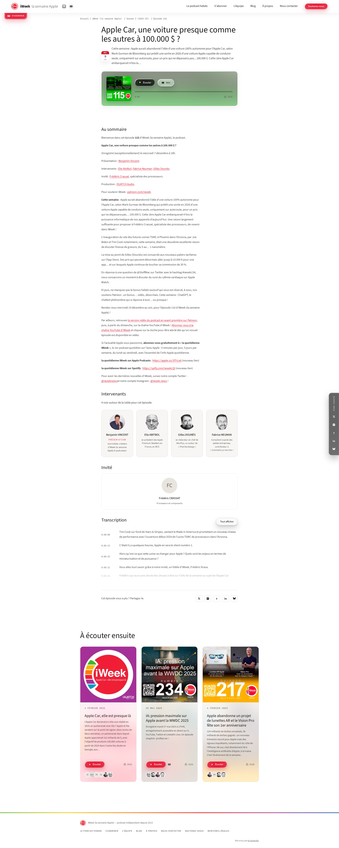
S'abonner (220, 6)
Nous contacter (289, 6)
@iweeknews (109, 381)
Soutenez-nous (316, 6)
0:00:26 (105, 576)
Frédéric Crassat (119, 176)
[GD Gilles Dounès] (153, 774)
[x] (199, 598)
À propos (267, 6)
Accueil (84, 18)
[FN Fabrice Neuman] (162, 774)
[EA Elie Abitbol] (110, 774)
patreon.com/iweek (139, 192)
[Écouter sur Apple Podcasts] (64, 6)
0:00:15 (105, 556)
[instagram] (207, 598)
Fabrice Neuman (142, 169)
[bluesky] (234, 598)
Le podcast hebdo (197, 6)
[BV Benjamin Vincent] (106, 774)
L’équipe (239, 6)
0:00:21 (105, 567)
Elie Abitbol (125, 169)
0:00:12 (105, 545)
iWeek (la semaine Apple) (107, 18)
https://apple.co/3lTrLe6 (167, 360)
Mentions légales (218, 831)
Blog (253, 6)
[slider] (184, 92)
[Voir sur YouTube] (71, 6)
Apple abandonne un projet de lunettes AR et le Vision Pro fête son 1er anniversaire (230, 720)
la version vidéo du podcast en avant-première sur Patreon (162, 320)
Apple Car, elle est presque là (108, 716)
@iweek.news (158, 381)
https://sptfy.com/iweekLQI (158, 368)
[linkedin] (225, 598)
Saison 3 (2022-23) (137, 18)
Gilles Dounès (161, 169)
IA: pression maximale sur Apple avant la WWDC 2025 (167, 718)
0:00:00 (105, 534)
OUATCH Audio (125, 184)
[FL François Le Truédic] (92, 774)
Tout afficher (227, 521)
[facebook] (216, 598)
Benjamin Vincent (128, 161)
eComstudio (253, 840)
